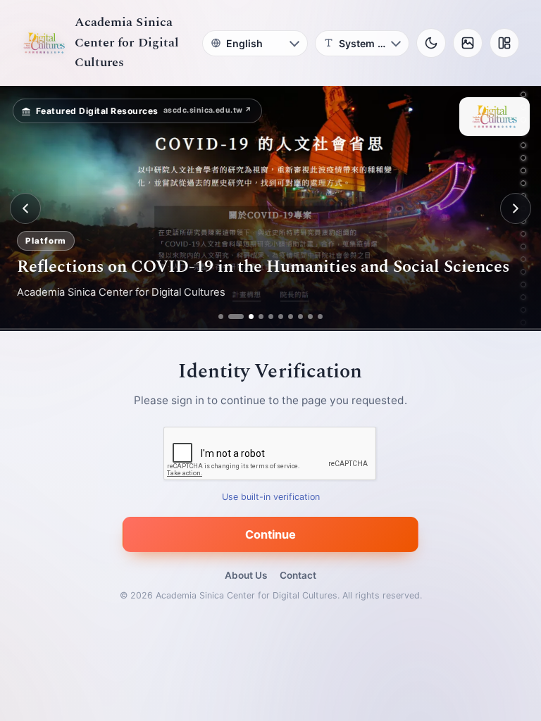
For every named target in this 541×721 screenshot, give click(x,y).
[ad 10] (320, 316)
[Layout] (504, 43)
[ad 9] (310, 316)
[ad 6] (280, 316)
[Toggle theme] (431, 43)
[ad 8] (300, 316)
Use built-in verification (271, 497)
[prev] (25, 208)
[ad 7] (290, 316)
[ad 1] (220, 316)
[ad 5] (270, 316)
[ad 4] (261, 316)
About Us (246, 575)
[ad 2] (230, 316)
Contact (298, 575)
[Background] (468, 43)
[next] (515, 208)
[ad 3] (246, 316)
